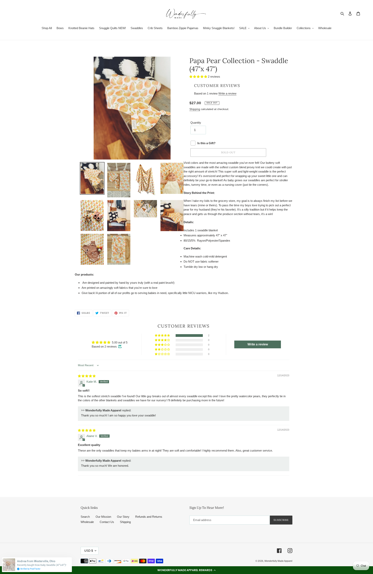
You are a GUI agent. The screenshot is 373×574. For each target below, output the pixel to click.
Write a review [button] (258, 344)
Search (85, 516)
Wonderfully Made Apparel (278, 561)
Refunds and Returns (148, 516)
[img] (87, 376)
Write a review (227, 93)
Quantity (195, 122)
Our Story (123, 516)
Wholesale (87, 522)
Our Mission (103, 516)
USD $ (88, 550)
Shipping (194, 109)
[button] (186, 570)
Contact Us (107, 522)
